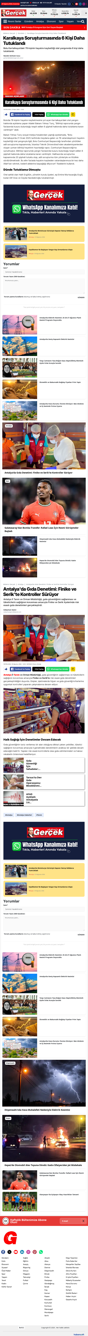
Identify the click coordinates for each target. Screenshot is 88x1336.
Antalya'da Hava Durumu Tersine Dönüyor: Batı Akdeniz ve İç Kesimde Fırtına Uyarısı (62, 405)
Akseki (47, 1258)
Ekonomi (5, 1264)
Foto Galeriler (71, 1261)
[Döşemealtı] (44, 1083)
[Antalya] (44, 445)
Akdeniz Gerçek (9, 33)
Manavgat (48, 1309)
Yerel (4, 1280)
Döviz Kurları (71, 1271)
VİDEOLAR (35, 3)
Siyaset (5, 1267)
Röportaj (26, 1267)
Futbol (25, 1280)
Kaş (45, 1290)
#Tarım (39, 815)
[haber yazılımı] (79, 1334)
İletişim (69, 1290)
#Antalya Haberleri (24, 815)
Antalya (20, 584)
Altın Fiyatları (71, 1274)
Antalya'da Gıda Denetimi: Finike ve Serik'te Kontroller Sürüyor (39, 472)
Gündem (21, 33)
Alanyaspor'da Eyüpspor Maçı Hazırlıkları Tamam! (59, 1194)
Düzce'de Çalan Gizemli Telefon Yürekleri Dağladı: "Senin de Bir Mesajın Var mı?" (49, 27)
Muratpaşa (48, 1312)
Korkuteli (48, 1303)
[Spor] (44, 501)
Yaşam (4, 1277)
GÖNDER (81, 297)
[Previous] (19, 27)
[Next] (84, 27)
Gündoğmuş (49, 1283)
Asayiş (25, 1264)
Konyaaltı (48, 1299)
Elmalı (47, 1274)
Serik (46, 1315)
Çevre (25, 1283)
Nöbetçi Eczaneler (73, 1280)
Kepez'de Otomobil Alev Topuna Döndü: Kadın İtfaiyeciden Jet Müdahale (58, 561)
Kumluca (47, 1306)
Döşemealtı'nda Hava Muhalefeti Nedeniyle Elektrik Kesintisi (60, 540)
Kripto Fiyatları (72, 1277)
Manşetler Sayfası (73, 1264)
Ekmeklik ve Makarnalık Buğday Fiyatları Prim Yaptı (60, 382)
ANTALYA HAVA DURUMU (29, 5)
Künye (68, 1287)
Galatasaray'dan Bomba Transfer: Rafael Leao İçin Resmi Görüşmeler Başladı (62, 1174)
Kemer (47, 1293)
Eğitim (25, 1261)
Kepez (47, 1296)
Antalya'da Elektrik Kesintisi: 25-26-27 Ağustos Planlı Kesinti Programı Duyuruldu (60, 319)
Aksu (46, 1261)
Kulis (3, 1261)
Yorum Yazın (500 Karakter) (14, 276)
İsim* (5, 268)
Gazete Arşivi (71, 1299)
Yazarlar (64, 4)
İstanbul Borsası (72, 1267)
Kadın (4, 1283)
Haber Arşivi (71, 1296)
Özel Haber (6, 1271)
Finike (46, 1277)
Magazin (26, 1274)
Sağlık (25, 1258)
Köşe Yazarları (72, 1258)
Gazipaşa (48, 1280)
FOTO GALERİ (47, 3)
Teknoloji (26, 1277)
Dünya (25, 1271)
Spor (4, 1274)
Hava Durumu (71, 1283)
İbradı (46, 1287)
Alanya (47, 1264)
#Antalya (8, 815)
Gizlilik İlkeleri (71, 1293)
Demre (47, 1267)
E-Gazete (58, 4)
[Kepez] (44, 1138)
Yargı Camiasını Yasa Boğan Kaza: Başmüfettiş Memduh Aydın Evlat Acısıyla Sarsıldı (61, 362)
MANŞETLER (25, 3)
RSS (22, 1328)
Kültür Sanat (7, 1287)
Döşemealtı (49, 1271)
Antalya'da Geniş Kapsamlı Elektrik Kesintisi (57, 339)
